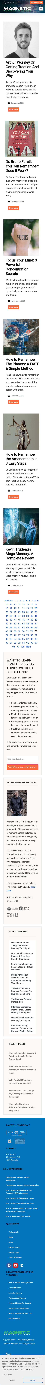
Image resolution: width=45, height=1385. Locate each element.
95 (27, 642)
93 (19, 642)
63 (27, 627)
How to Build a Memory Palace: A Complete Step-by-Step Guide (22, 956)
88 (31, 639)
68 (15, 631)
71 (27, 631)
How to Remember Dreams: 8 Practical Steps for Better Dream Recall (22, 1056)
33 (36, 612)
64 (31, 627)
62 (23, 627)
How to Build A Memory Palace (21, 1283)
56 (31, 623)
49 (36, 619)
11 (11, 604)
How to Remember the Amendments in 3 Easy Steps (22, 459)
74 (7, 635)
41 (36, 616)
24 (31, 608)
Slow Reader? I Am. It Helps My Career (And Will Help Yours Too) (21, 1093)
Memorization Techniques (19, 1308)
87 (27, 639)
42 (7, 619)
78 (23, 635)
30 (23, 612)
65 (36, 627)
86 (23, 639)
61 (19, 627)
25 (36, 608)
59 (11, 627)
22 (23, 608)
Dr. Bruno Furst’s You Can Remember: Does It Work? (22, 166)
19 (11, 608)
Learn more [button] (7, 1374)
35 (11, 616)
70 (23, 631)
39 (27, 616)
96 (31, 642)
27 (11, 612)
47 (27, 619)
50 (7, 623)
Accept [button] (32, 1380)
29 (19, 612)
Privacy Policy (14, 1247)
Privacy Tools (14, 1252)
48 (31, 619)
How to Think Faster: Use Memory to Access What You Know (22, 1069)
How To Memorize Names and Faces (20, 1203)
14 (23, 604)
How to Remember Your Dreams (18, 1216)
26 (7, 612)
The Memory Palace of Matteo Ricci (21, 1000)
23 (27, 608)
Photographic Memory (17, 1298)
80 (31, 635)
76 (15, 635)
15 (27, 604)
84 (15, 639)
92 (15, 642)
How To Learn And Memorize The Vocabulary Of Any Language (19, 1191)
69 (19, 631)
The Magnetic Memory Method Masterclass (17, 1178)
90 (7, 642)
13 (19, 604)
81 (36, 635)
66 (6, 631)
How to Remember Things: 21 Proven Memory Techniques (20, 945)
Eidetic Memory (15, 1288)
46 (23, 619)
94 (23, 642)
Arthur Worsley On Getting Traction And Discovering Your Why (22, 69)
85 (19, 639)
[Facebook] (9, 1265)
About (8, 1354)
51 (11, 623)
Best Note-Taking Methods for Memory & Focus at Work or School (22, 1028)
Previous (8, 600)
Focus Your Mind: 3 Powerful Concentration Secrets (21, 267)
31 (27, 612)
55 (27, 623)
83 (11, 639)
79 (27, 635)
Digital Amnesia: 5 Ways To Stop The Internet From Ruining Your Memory (21, 979)
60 (15, 627)
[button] (41, 8)
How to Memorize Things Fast (20, 1313)
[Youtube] (15, 1265)
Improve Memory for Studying (20, 1303)
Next (28, 646)
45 (19, 619)
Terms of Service (15, 1258)
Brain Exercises (14, 1318)
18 (7, 608)
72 (31, 631)
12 (15, 604)
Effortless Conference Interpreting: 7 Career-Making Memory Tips (21, 1010)
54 (23, 623)
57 (36, 623)
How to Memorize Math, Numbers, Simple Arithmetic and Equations (22, 1209)
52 (15, 623)
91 (11, 642)
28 (15, 612)
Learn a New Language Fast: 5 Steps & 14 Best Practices (22, 967)
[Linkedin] (22, 1265)
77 (19, 635)
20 (15, 608)
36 (15, 616)
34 (7, 616)
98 (13, 646)
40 (31, 616)
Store (11, 1242)
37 (19, 616)
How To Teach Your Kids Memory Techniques (22, 1019)
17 (36, 604)
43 (11, 619)
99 (17, 646)
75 (11, 635)
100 (22, 646)
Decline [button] (12, 1380)
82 (7, 639)
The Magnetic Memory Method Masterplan (22, 1185)
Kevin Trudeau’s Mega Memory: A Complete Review (20, 553)
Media (11, 1237)
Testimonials (14, 1232)
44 (15, 619)
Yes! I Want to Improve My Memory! (22, 767)
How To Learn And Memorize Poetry (20, 1198)
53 (19, 623)
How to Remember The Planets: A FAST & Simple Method (22, 364)
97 (36, 642)
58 (7, 627)
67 (11, 631)
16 (31, 604)
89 (36, 639)
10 (7, 604)
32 (31, 612)
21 (19, 608)
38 (23, 616)
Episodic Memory (15, 1293)
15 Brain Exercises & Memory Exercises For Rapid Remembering (21, 991)
